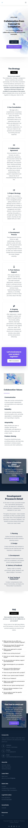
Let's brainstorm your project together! (14, 354)
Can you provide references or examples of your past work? (12, 669)
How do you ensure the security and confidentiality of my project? (13, 645)
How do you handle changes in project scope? (14, 656)
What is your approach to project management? (13, 649)
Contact (4, 786)
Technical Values (6, 768)
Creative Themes (14, 822)
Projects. (13, 778)
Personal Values (6, 765)
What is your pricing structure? (12, 653)
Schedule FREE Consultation (9, 790)
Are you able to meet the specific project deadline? (13, 693)
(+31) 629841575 (11, 752)
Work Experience (6, 767)
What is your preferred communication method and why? (14, 682)
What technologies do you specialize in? (14, 665)
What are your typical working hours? (14, 685)
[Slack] (19, 826)
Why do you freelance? (10, 678)
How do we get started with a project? (14, 672)
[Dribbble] (16, 826)
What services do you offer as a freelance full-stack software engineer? (14, 641)
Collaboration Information (9, 788)
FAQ (3, 815)
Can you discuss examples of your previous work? (13, 689)
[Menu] (25, 2)
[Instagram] (14, 826)
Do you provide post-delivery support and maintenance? (14, 661)
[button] (14, 72)
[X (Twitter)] (11, 826)
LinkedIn (4, 807)
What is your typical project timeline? (14, 675)
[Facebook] (9, 826)
